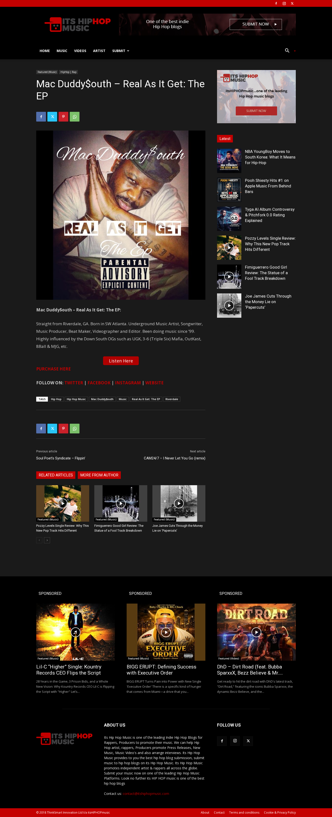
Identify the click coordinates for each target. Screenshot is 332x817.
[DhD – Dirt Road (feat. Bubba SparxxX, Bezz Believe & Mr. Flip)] (256, 632)
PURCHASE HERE (53, 369)
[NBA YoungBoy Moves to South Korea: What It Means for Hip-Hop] (229, 161)
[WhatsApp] (74, 117)
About (205, 812)
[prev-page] (39, 540)
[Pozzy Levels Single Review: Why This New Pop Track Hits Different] (62, 503)
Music (62, 50)
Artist (99, 50)
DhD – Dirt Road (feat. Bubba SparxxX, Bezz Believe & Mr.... (250, 670)
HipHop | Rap (68, 72)
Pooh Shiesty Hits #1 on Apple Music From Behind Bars (268, 186)
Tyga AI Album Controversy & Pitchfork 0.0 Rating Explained (270, 215)
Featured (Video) (228, 658)
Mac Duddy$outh (102, 399)
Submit (118, 50)
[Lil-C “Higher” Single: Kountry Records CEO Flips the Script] (75, 632)
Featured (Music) (47, 72)
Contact (219, 812)
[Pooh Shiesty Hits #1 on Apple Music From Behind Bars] (229, 190)
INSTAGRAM (128, 383)
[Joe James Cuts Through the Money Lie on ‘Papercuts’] (178, 503)
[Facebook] (276, 3)
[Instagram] (284, 3)
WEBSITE (154, 383)
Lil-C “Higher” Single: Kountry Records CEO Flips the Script (68, 670)
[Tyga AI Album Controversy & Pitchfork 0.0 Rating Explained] (229, 219)
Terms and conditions (244, 812)
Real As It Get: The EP (146, 399)
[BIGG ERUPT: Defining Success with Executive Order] (166, 632)
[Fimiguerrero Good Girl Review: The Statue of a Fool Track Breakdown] (120, 503)
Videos (80, 50)
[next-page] (47, 540)
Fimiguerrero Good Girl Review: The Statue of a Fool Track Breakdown (266, 273)
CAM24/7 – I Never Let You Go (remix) (174, 458)
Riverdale (172, 399)
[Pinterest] (63, 117)
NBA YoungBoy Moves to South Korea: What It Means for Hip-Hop (270, 157)
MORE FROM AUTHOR (99, 475)
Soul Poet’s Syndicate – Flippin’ (60, 458)
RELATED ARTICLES (56, 475)
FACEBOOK (99, 383)
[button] (288, 51)
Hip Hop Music (76, 399)
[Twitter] (292, 3)
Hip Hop (56, 399)
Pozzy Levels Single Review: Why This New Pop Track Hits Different (270, 244)
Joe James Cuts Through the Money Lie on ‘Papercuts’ (268, 302)
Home (45, 50)
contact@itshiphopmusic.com (146, 793)
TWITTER (73, 383)
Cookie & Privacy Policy (280, 812)
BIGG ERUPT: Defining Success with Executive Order (161, 670)
